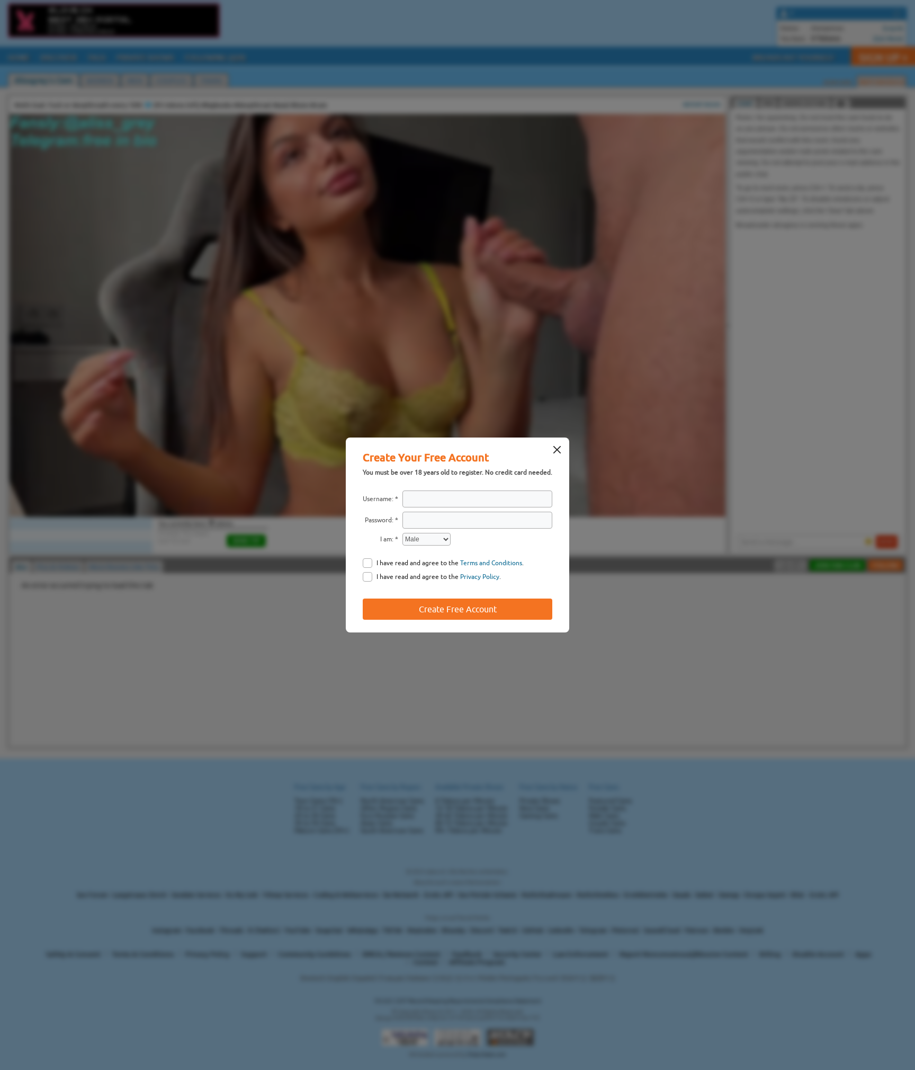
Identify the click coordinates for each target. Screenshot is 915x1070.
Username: (378, 499)
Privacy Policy (479, 577)
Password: (379, 520)
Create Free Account (458, 609)
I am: (386, 539)
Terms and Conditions (491, 563)
